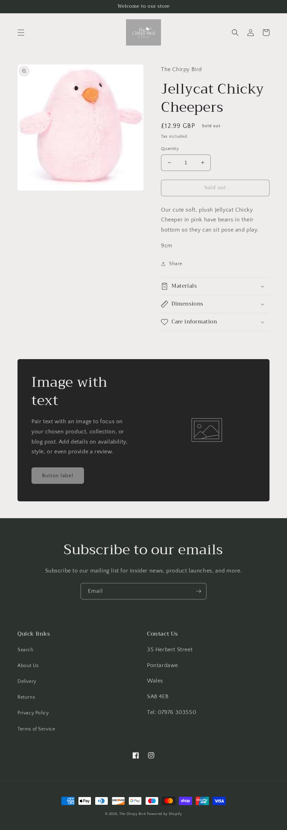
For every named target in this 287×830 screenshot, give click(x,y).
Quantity (170, 148)
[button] (21, 32)
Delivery (27, 681)
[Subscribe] (198, 591)
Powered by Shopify (164, 814)
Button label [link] (58, 476)
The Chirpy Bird (132, 814)
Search (26, 650)
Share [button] (175, 264)
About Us (28, 665)
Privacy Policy (33, 713)
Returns (26, 697)
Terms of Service (36, 729)
